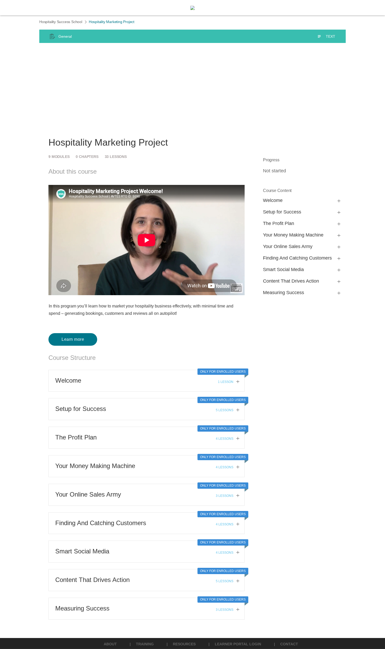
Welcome (68, 380)
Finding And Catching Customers (100, 522)
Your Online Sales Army (88, 494)
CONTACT (289, 644)
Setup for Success (80, 408)
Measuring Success (82, 608)
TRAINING (145, 644)
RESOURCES (184, 644)
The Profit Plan (76, 437)
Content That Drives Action (92, 579)
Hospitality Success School (60, 22)
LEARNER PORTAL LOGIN (238, 644)
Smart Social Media (82, 551)
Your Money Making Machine (95, 465)
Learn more (73, 339)
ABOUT (110, 644)
